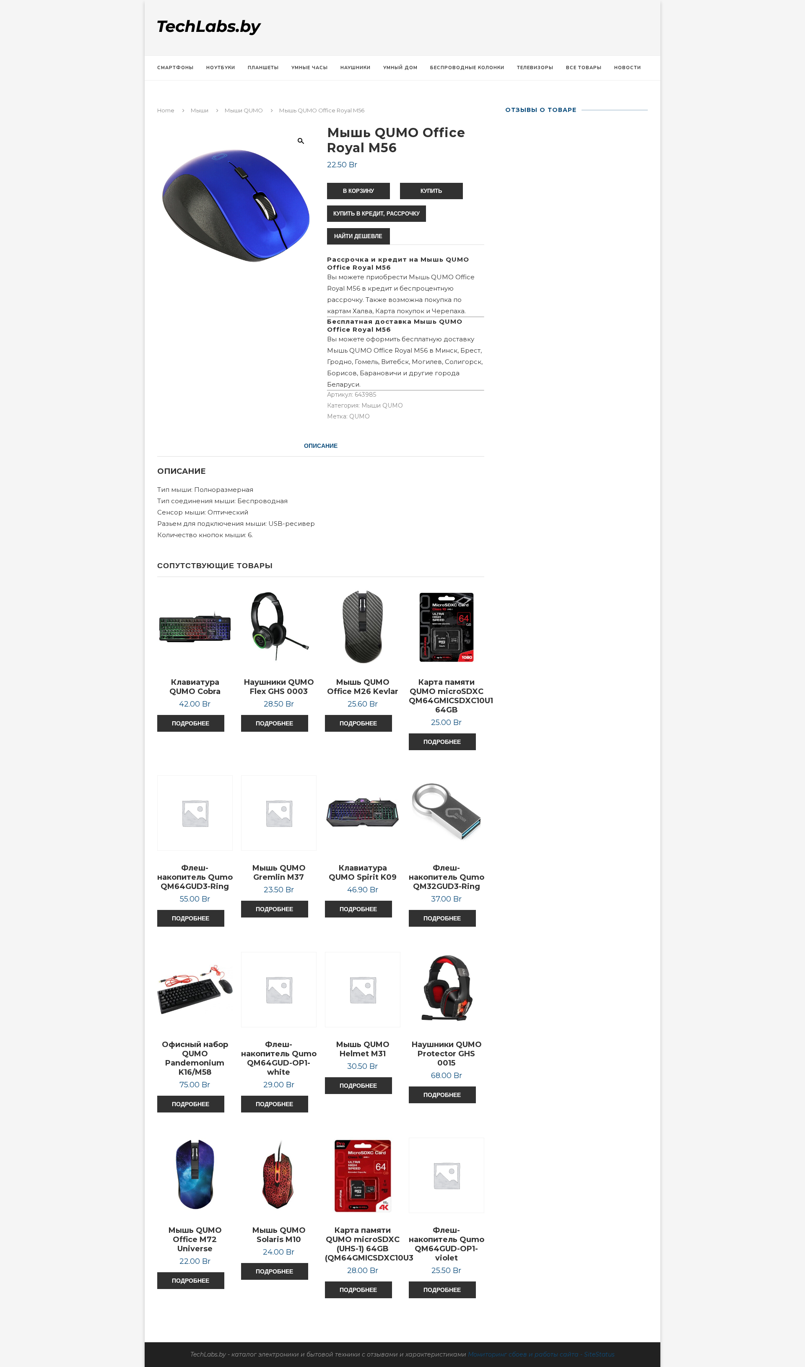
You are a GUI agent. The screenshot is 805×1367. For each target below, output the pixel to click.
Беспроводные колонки (467, 68)
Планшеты (263, 68)
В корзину (358, 191)
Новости (627, 68)
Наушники (355, 68)
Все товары (584, 68)
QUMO (359, 416)
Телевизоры (535, 68)
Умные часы (309, 68)
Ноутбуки (220, 68)
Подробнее (190, 723)
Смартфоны (175, 68)
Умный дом (400, 68)
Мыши (199, 110)
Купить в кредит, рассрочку (376, 214)
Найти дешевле (358, 236)
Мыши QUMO (244, 110)
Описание (321, 445)
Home (165, 110)
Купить (431, 191)
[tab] (321, 445)
